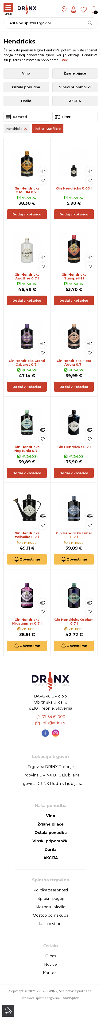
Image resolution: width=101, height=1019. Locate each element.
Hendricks (14, 128)
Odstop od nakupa (50, 915)
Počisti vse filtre (48, 128)
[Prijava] (73, 9)
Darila (26, 101)
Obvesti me (29, 559)
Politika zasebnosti (50, 890)
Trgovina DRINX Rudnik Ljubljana (50, 783)
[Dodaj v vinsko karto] (43, 180)
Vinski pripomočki (75, 87)
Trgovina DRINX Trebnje (50, 767)
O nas (50, 956)
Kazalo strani (50, 924)
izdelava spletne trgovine (41, 998)
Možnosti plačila (50, 907)
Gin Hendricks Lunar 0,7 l (74, 535)
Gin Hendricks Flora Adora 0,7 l (74, 363)
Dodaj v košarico (26, 214)
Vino (26, 73)
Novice (50, 964)
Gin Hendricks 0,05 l (74, 188)
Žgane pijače (75, 73)
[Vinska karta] (84, 9)
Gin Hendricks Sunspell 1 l (74, 276)
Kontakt (50, 973)
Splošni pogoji (51, 898)
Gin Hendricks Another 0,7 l (27, 276)
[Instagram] (55, 733)
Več (65, 60)
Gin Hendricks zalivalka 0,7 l (27, 535)
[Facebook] (45, 733)
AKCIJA (75, 101)
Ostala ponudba (26, 87)
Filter (65, 116)
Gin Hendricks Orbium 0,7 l (73, 622)
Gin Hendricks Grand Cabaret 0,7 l (27, 363)
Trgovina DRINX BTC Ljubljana (50, 775)
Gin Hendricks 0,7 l (74, 447)
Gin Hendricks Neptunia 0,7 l (26, 449)
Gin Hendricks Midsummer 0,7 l (27, 622)
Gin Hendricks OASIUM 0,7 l (27, 190)
